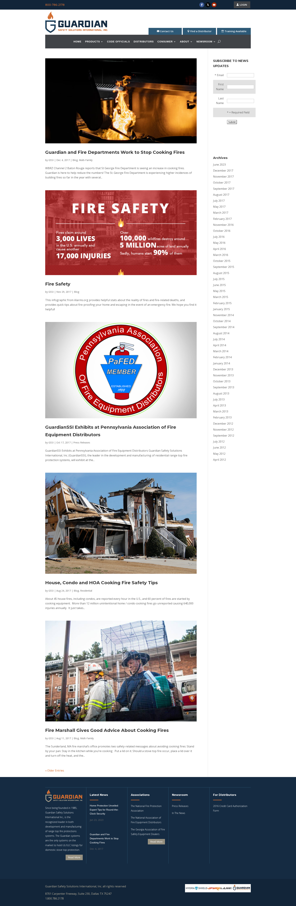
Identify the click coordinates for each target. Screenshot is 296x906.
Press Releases (81, 442)
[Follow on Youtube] (214, 4)
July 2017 (219, 201)
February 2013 (222, 417)
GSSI (51, 160)
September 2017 (223, 189)
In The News (178, 813)
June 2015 (219, 285)
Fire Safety (57, 284)
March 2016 (220, 255)
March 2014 (220, 351)
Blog (75, 160)
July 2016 (219, 237)
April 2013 (219, 405)
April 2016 (219, 249)
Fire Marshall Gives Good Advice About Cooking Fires (107, 730)
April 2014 (219, 345)
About (184, 41)
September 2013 (223, 387)
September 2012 (223, 435)
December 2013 (223, 369)
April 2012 (219, 460)
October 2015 (221, 261)
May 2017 (219, 207)
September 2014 (223, 327)
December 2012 (223, 423)
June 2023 (219, 164)
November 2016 (223, 225)
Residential (86, 590)
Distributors (144, 41)
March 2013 (220, 411)
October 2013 (221, 381)
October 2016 (221, 231)
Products (92, 41)
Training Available (235, 31)
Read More (74, 857)
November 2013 (223, 375)
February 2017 (222, 219)
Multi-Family (85, 160)
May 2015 (219, 291)
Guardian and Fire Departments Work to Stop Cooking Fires (115, 152)
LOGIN (243, 4)
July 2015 (219, 279)
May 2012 (219, 454)
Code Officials (118, 41)
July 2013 (219, 399)
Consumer (165, 41)
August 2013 (221, 393)
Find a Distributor (201, 31)
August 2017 (221, 195)
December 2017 (223, 170)
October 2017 (221, 182)
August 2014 (221, 333)
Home (77, 41)
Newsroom (204, 41)
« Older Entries (54, 770)
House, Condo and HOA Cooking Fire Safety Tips (101, 582)
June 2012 (219, 447)
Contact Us (166, 31)
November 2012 (223, 429)
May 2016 (219, 243)
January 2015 (221, 309)
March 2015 (220, 297)
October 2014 (221, 321)
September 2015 (223, 267)
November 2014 (223, 315)
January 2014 (221, 363)
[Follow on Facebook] (201, 4)
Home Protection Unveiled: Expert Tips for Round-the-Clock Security (104, 809)
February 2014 (222, 357)
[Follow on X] (208, 4)
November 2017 (223, 176)
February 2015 (222, 303)
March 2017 (220, 213)
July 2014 (219, 339)
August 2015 (221, 273)
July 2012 (219, 441)
